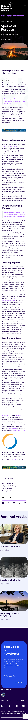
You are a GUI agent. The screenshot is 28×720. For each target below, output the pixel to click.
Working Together (7, 488)
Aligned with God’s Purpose (10, 486)
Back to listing (7, 39)
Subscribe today (19, 682)
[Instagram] (16, 706)
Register (14, 460)
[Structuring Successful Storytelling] (14, 601)
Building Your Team (7, 491)
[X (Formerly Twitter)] (9, 706)
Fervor (4, 421)
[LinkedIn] (23, 706)
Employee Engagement (9, 483)
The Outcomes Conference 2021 (13, 458)
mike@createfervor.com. (18, 430)
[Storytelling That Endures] (14, 567)
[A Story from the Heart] (14, 534)
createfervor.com (12, 428)
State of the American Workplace (12, 146)
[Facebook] (2, 706)
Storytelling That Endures (11, 580)
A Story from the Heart (10, 546)
